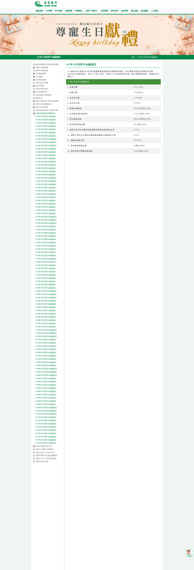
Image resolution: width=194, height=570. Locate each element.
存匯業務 (68, 11)
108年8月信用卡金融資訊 (46, 382)
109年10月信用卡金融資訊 (46, 336)
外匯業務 (78, 11)
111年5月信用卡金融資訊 (46, 275)
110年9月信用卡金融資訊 (46, 301)
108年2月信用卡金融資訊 (46, 401)
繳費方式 (39, 98)
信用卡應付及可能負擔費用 (46, 455)
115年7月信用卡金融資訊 (46, 116)
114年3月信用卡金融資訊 (46, 168)
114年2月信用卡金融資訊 (46, 171)
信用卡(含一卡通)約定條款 (46, 458)
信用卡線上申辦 (41, 83)
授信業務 (104, 11)
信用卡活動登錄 (41, 71)
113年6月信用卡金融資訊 (46, 197)
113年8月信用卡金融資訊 (46, 191)
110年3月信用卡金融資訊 (46, 320)
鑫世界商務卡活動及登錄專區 (47, 64)
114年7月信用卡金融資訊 (46, 155)
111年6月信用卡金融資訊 (46, 272)
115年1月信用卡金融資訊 (46, 136)
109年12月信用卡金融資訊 (46, 330)
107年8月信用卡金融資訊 (46, 420)
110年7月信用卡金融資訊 (46, 307)
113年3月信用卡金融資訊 (46, 207)
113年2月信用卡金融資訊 (46, 210)
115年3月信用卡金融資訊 (46, 129)
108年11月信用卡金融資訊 (46, 372)
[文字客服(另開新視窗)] (189, 553)
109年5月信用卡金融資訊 (46, 353)
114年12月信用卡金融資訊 (46, 139)
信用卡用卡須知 (41, 461)
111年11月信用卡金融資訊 (46, 256)
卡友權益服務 (40, 80)
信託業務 (124, 11)
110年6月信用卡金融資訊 (46, 311)
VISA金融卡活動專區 (43, 95)
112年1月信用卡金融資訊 (46, 252)
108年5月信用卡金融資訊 (46, 391)
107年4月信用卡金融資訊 (46, 433)
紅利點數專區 (40, 74)
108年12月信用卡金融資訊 (46, 369)
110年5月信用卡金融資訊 (46, 314)
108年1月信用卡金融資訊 (46, 404)
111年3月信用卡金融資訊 (46, 281)
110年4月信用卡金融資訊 (46, 317)
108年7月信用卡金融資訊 (46, 385)
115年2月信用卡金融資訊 (46, 133)
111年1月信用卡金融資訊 (45, 288)
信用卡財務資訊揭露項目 (45, 113)
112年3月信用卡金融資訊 (46, 246)
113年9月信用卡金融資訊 (46, 188)
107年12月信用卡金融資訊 (46, 408)
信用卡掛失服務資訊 (43, 104)
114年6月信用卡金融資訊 (46, 158)
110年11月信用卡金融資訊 (46, 294)
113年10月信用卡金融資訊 (46, 184)
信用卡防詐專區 (41, 107)
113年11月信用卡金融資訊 (46, 181)
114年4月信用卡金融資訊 (46, 165)
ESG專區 (49, 11)
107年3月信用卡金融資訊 (46, 437)
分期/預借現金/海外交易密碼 (47, 101)
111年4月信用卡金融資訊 (46, 278)
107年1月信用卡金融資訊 (46, 443)
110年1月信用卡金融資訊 (46, 327)
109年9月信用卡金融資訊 (46, 340)
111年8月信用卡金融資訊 (46, 265)
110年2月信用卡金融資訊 (46, 323)
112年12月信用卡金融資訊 (46, 217)
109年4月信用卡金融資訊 (46, 356)
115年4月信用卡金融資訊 (46, 126)
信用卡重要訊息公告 (43, 446)
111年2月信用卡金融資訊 (46, 285)
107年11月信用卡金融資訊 (46, 411)
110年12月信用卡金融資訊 (46, 291)
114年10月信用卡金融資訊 (46, 146)
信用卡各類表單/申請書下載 (46, 110)
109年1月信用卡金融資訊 (46, 365)
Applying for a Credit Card (44, 452)
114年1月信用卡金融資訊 (46, 175)
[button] (34, 64)
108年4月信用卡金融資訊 (46, 395)
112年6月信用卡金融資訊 (46, 236)
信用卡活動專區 (41, 67)
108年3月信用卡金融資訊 (46, 398)
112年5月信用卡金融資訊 (46, 239)
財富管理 (114, 11)
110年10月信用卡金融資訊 (46, 298)
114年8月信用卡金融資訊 (46, 152)
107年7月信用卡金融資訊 (46, 424)
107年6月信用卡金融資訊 (46, 427)
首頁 (133, 57)
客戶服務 (58, 11)
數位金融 (134, 11)
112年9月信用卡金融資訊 (46, 226)
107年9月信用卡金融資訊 (46, 417)
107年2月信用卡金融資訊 (46, 440)
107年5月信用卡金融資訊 (46, 430)
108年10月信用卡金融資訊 (46, 375)
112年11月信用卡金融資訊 (46, 220)
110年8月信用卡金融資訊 (46, 304)
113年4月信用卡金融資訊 (46, 204)
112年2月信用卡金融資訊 (46, 249)
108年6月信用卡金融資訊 (46, 388)
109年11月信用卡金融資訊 (46, 333)
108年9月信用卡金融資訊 (46, 378)
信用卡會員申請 (41, 89)
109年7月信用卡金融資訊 (46, 346)
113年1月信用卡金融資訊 (46, 214)
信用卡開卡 (39, 86)
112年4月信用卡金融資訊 (46, 243)
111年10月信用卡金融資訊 (46, 259)
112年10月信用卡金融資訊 (46, 223)
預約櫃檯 (144, 11)
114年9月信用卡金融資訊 (46, 149)
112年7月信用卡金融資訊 (46, 233)
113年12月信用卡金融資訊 (46, 178)
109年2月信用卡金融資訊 (46, 362)
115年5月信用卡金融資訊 (46, 123)
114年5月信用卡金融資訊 (46, 162)
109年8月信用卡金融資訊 (46, 343)
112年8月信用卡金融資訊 (46, 230)
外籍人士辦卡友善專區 (44, 449)
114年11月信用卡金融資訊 (46, 142)
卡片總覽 (39, 77)
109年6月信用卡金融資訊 (46, 349)
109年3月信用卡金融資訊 (46, 359)
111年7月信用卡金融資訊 (46, 268)
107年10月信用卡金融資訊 (46, 414)
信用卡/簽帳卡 (91, 11)
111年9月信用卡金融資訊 (46, 262)
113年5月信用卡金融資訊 (46, 201)
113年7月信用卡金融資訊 (46, 194)
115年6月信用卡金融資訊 (46, 120)
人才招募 (154, 11)
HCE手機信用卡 (41, 92)
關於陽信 (39, 11)
